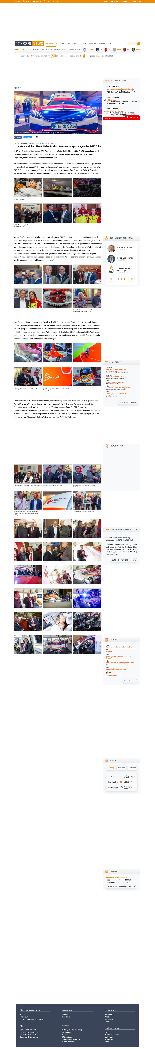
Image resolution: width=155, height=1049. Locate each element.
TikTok (107, 1022)
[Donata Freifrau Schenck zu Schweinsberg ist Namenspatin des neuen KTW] (87, 307)
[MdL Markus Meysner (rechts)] (57, 483)
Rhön (138, 50)
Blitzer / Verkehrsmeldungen (73, 1030)
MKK (119, 50)
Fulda (107, 1032)
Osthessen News (28, 1030)
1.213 (57, 1)
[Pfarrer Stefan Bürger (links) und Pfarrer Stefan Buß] (28, 386)
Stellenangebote (68, 1032)
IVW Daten (66, 1017)
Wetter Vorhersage (69, 1042)
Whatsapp (108, 1017)
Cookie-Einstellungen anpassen (31, 1019)
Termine (92, 43)
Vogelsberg (109, 1039)
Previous (111, 278)
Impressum (126, 1)
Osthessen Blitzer (28, 1035)
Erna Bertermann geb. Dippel (124, 269)
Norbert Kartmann (124, 247)
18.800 (38, 1)
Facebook (108, 1014)
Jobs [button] (110, 43)
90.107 (17, 1)
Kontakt (105, 1)
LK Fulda (59, 56)
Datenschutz (137, 1)
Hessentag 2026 (107, 56)
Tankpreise (91, 56)
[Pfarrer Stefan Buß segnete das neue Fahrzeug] (28, 483)
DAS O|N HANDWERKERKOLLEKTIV (123, 529)
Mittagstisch (67, 1037)
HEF (109, 50)
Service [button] (83, 43)
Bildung (64, 50)
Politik (47, 50)
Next (131, 278)
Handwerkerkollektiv (42, 56)
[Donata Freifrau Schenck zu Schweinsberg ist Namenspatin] (57, 386)
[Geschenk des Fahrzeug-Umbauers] (87, 509)
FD (101, 50)
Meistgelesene (121, 81)
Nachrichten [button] (51, 43)
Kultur (77, 50)
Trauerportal (24, 56)
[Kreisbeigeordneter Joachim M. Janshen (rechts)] (87, 483)
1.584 (48, 1)
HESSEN (90, 50)
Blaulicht (30, 50)
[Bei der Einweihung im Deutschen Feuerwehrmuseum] (28, 222)
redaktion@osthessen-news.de (121, 887)
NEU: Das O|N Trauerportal (121, 238)
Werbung (65, 1014)
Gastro (65, 1035)
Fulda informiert (75, 56)
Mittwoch (132, 768)
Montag (111, 768)
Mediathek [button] (72, 43)
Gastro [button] (102, 43)
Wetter (112, 760)
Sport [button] (62, 43)
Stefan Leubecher (124, 258)
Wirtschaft (39, 50)
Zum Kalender (130, 681)
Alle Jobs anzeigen (127, 402)
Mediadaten (115, 1)
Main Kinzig (109, 1037)
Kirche (71, 50)
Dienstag (121, 768)
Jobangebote (115, 362)
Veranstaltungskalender (71, 1039)
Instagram (109, 1019)
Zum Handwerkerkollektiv (124, 560)
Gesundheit (55, 50)
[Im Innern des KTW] (28, 197)
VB (128, 50)
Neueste (108, 81)
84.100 (27, 1)
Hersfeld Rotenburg (112, 1035)
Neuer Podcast (117, 446)
